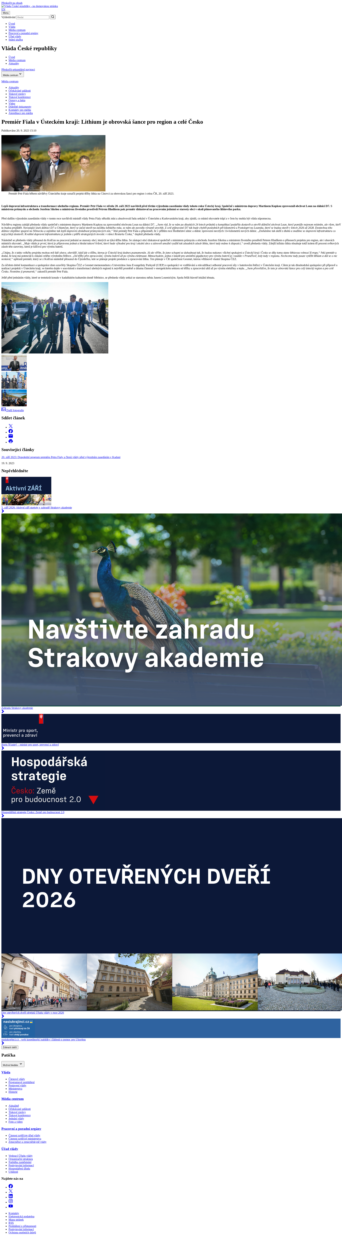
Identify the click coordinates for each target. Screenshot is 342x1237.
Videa (12, 103)
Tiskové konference (20, 97)
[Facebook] (11, 1187)
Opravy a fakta (17, 100)
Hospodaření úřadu (19, 1168)
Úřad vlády (15, 36)
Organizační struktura (21, 1158)
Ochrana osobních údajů (22, 1232)
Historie (13, 1091)
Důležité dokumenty (20, 106)
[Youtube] (11, 1207)
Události (13, 1171)
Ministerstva (15, 1088)
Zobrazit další (10, 1047)
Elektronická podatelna (21, 1216)
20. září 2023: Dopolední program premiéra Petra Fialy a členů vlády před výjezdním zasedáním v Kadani (60, 457)
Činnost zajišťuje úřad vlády (24, 1135)
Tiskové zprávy (17, 93)
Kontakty (14, 1213)
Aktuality (14, 87)
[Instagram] (11, 1202)
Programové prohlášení (22, 1082)
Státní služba (16, 39)
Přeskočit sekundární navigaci (18, 69)
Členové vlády (17, 1079)
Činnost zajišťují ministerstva (25, 1138)
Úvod (12, 23)
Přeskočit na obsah (11, 2)
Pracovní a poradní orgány (23, 33)
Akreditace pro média (21, 113)
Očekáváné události (20, 90)
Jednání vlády (16, 1118)
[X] (11, 1192)
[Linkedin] (11, 1197)
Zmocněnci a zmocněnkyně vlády (27, 1141)
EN (3, 9)
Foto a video (16, 1121)
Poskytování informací (21, 1165)
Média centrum (17, 30)
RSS (11, 1222)
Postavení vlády (17, 1085)
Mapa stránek (16, 1219)
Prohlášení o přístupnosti (22, 1226)
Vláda (12, 26)
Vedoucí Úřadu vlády (21, 1155)
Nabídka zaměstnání (20, 1162)
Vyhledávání (8, 17)
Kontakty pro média (20, 109)
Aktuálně (14, 1105)
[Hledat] (53, 17)
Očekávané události (20, 1108)
